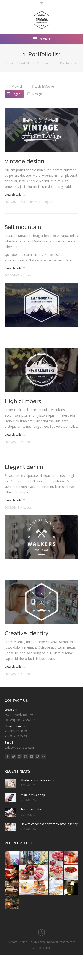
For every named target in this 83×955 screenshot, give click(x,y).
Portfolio (25, 63)
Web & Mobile (44, 86)
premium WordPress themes (56, 942)
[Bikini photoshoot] (12, 858)
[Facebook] (7, 756)
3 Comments (31, 202)
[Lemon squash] (41, 858)
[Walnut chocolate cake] (41, 887)
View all (17, 86)
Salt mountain (23, 227)
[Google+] (19, 756)
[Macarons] (56, 858)
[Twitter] (13, 756)
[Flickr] (43, 756)
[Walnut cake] (12, 887)
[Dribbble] (25, 756)
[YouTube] (31, 756)
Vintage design (24, 161)
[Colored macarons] (41, 872)
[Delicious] (37, 756)
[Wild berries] (26, 872)
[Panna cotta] (71, 858)
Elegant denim (24, 467)
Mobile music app (33, 795)
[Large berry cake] (71, 872)
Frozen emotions (32, 809)
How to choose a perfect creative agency (49, 824)
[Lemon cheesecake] (26, 887)
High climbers (23, 401)
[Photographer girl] (26, 858)
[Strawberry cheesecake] (56, 872)
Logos (16, 94)
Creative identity (26, 633)
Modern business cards (37, 780)
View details (13, 194)
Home (10, 63)
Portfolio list (44, 63)
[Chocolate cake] (12, 872)
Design (37, 94)
